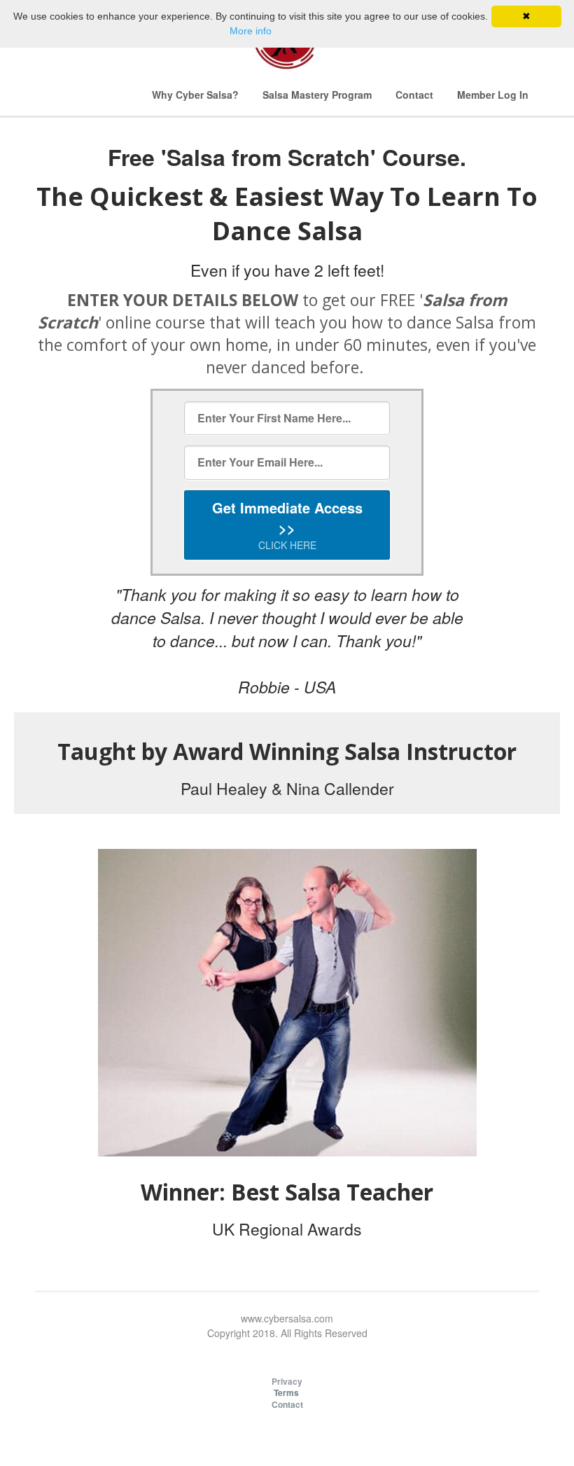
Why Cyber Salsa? (195, 95)
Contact (414, 95)
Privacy (287, 1381)
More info (251, 30)
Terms (287, 1392)
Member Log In (492, 95)
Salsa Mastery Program (317, 95)
